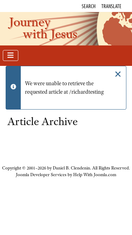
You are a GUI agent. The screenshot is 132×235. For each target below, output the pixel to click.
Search (88, 6)
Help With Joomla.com (94, 175)
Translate (111, 6)
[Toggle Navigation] (10, 55)
